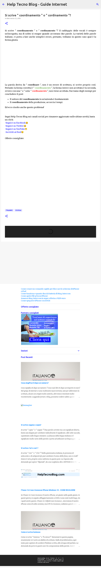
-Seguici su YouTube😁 (16, 129)
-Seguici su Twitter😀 (15, 126)
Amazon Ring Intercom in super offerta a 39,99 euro (43, 298)
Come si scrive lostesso (30, 532)
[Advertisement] (50, 65)
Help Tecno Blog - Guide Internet (37, 4)
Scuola (18, 210)
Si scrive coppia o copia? (31, 425)
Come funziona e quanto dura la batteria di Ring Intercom (45, 293)
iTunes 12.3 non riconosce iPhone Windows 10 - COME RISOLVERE (48, 490)
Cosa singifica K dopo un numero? (35, 383)
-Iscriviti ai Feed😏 (14, 132)
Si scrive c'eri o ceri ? (29, 448)
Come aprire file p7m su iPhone (34, 296)
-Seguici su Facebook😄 (16, 123)
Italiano (9, 210)
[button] (6, 23)
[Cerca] (97, 4)
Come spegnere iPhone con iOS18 (35, 301)
